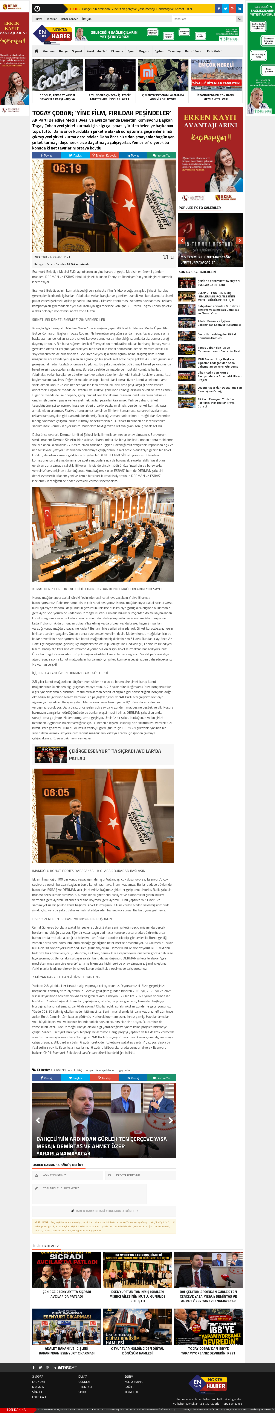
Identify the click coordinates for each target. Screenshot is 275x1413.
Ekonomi (117, 51)
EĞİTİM (129, 1376)
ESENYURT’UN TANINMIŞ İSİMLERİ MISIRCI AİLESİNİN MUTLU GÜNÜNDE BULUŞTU (74, 1409)
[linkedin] (239, 8)
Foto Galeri (215, 51)
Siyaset (77, 51)
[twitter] (225, 8)
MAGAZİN (38, 1386)
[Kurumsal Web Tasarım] (67, 1367)
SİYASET (37, 1392)
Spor (131, 51)
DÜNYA (82, 1376)
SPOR (82, 1392)
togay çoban (124, 1070)
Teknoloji (174, 51)
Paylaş (47, 155)
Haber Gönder (69, 19)
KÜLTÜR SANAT (134, 1381)
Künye (38, 19)
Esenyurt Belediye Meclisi (99, 1070)
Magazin (144, 51)
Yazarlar (52, 19)
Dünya (63, 51)
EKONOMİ (38, 1381)
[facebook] (218, 8)
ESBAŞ (78, 1070)
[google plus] (232, 8)
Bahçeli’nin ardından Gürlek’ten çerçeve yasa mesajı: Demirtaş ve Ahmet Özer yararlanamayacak (181, 1409)
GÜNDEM (84, 1381)
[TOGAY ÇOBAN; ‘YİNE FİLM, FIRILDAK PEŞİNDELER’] (104, 250)
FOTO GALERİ (40, 1397)
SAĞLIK (129, 1386)
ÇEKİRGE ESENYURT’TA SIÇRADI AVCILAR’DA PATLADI (122, 8)
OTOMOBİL (85, 1386)
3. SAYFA (37, 1376)
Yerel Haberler (97, 51)
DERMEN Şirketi (62, 1070)
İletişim (87, 19)
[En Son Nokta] (52, 34)
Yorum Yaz (164, 155)
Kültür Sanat (194, 51)
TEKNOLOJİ (131, 1392)
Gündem (49, 51)
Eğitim (159, 51)
